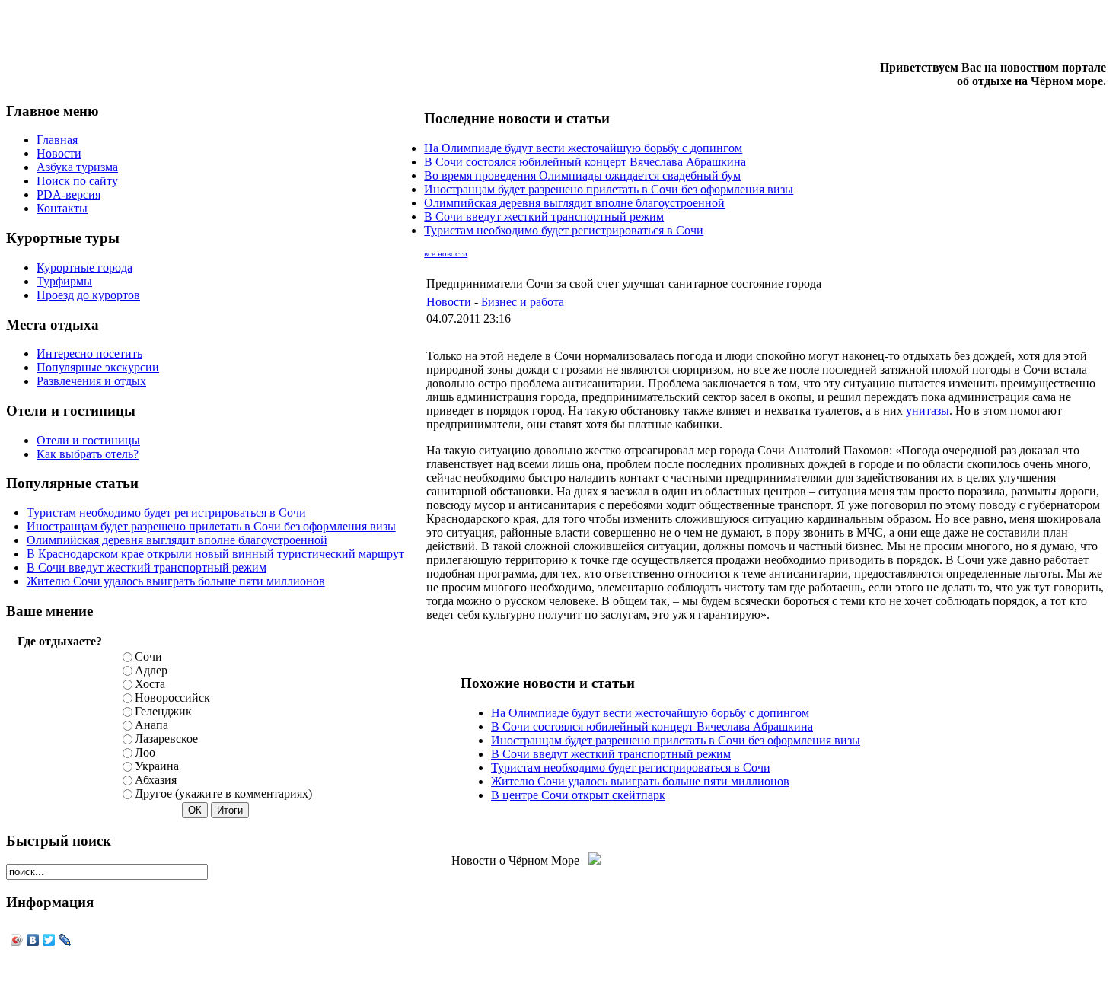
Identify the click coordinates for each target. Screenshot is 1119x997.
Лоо (145, 752)
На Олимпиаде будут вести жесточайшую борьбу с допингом (583, 148)
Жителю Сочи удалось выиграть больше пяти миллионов (176, 581)
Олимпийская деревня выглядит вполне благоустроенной (177, 540)
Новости (450, 301)
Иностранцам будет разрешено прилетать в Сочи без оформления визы (211, 526)
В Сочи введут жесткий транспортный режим (146, 567)
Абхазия (156, 779)
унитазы (927, 410)
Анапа (151, 724)
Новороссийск (172, 697)
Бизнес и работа (522, 301)
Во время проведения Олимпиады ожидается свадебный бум (582, 175)
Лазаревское (166, 738)
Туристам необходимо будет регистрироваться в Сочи (166, 512)
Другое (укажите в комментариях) (223, 793)
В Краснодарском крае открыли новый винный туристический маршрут (215, 553)
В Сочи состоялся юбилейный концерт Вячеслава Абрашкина (585, 161)
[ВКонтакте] (33, 940)
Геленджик (163, 711)
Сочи (148, 656)
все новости (445, 254)
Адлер (151, 670)
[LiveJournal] (65, 940)
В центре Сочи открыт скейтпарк (578, 794)
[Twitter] (49, 940)
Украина (157, 766)
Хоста (150, 683)
